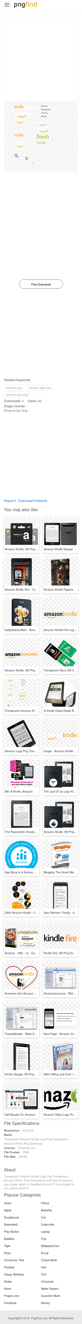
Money (45, 1303)
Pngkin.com (12, 1296)
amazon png (14, 388)
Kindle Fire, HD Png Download (63, 953)
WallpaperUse (50, 1246)
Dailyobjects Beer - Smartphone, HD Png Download (37, 630)
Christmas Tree (14, 1260)
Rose (7, 1253)
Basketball (11, 1224)
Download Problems (32, 500)
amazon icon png (17, 395)
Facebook (10, 1303)
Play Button (11, 1231)
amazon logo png (40, 388)
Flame (45, 1203)
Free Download (41, 284)
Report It (10, 500)
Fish (44, 1274)
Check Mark (49, 1260)
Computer (47, 1281)
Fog (43, 1238)
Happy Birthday (14, 1274)
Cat (43, 1217)
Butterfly (46, 1210)
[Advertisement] (41, 60)
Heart (7, 1203)
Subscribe (47, 1224)
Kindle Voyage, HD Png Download (26, 1074)
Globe (8, 1281)
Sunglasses (11, 1217)
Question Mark (50, 1296)
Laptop (45, 1231)
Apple (7, 1210)
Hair (43, 1267)
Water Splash (49, 1288)
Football (9, 1267)
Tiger (7, 1246)
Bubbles (9, 1238)
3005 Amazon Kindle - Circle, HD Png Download (35, 913)
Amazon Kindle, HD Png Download (26, 549)
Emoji (44, 1253)
